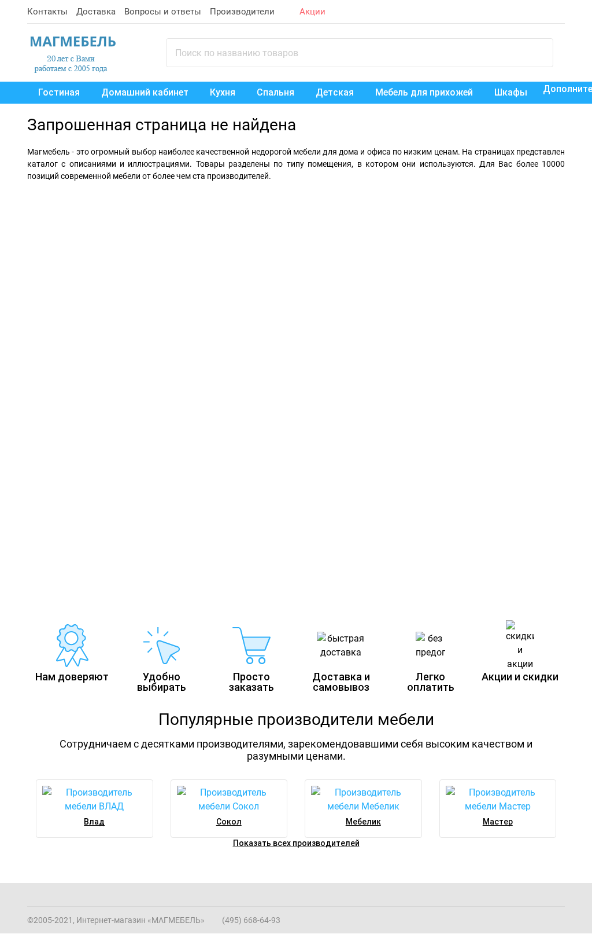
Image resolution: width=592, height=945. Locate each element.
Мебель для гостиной (437, 210)
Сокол (229, 821)
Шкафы (510, 92)
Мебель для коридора (363, 433)
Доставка (96, 11)
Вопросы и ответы (162, 11)
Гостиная (59, 92)
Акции (312, 11)
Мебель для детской (80, 433)
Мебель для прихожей (424, 92)
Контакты (47, 11)
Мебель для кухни (210, 433)
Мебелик (363, 821)
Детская (335, 92)
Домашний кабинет (144, 92)
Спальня (275, 92)
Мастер (498, 821)
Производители (242, 11)
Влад (94, 821)
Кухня (222, 92)
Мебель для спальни (110, 210)
